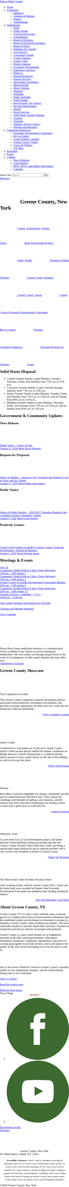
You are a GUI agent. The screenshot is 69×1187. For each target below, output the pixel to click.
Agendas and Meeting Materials (17, 608)
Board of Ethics (21, 46)
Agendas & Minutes (24, 16)
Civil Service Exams (24, 34)
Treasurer (18, 121)
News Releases (21, 160)
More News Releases (29, 448)
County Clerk (20, 61)
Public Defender (22, 97)
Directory (5, 178)
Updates (11, 157)
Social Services (21, 112)
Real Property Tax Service (27, 103)
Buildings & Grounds (24, 49)
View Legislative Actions (55, 714)
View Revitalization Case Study (52, 900)
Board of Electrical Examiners (29, 43)
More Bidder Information (31, 483)
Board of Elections (23, 40)
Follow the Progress (58, 765)
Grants (30, 364)
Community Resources (19, 130)
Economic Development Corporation (32, 133)
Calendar (18, 169)
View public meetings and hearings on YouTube (25, 603)
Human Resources (23, 76)
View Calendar (8, 614)
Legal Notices (20, 163)
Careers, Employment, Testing (33, 228)
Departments (13, 25)
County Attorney (22, 58)
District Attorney (22, 64)
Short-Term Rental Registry (38, 243)
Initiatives (18, 13)
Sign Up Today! (8, 978)
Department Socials (10, 1127)
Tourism (17, 118)
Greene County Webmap (39, 277)
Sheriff (17, 109)
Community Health (23, 55)
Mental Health (20, 85)
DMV (16, 28)
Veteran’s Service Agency (27, 124)
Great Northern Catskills (26, 139)
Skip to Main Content (11, 1)
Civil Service (20, 52)
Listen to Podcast (60, 811)
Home (10, 7)
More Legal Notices (27, 518)
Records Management (25, 106)
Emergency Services (24, 70)
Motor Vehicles (21, 88)
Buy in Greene (21, 136)
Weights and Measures (25, 127)
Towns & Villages (22, 145)
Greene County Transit (25, 142)
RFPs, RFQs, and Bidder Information (33, 166)
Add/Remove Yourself (12, 663)
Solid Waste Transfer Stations (28, 115)
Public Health (20, 31)
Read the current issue (11, 984)
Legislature (12, 10)
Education (12, 151)
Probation (18, 94)
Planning (18, 91)
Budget (17, 19)
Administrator (20, 22)
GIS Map (18, 148)
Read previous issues (28, 553)
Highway (18, 73)
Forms (10, 154)
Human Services (22, 79)
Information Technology (26, 82)
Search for (5, 175)
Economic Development (26, 67)
